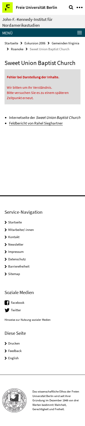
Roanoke (17, 49)
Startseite (11, 43)
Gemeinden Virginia (65, 43)
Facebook (17, 302)
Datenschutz (17, 259)
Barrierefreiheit (18, 266)
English (13, 358)
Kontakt (13, 237)
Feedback (15, 351)
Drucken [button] (14, 343)
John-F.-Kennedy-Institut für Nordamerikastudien (27, 22)
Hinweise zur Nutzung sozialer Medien (28, 320)
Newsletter (15, 244)
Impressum (16, 251)
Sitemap (14, 274)
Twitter (16, 310)
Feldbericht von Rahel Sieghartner (36, 123)
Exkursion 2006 (34, 43)
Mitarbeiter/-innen (21, 229)
